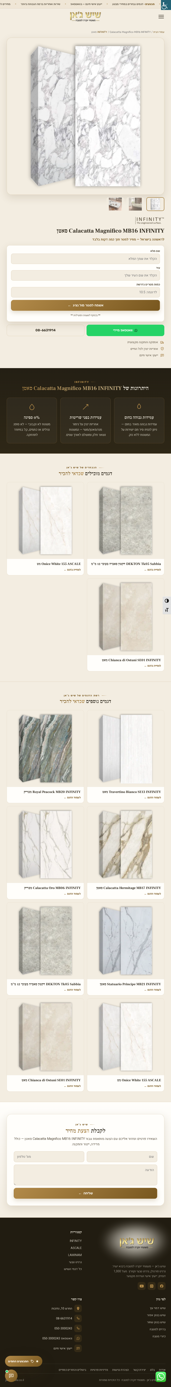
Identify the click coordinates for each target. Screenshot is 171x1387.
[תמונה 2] (135, 204)
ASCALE (76, 1248)
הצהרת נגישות (120, 1370)
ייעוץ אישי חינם (63, 1348)
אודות (162, 1370)
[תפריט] (161, 16)
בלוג (152, 1370)
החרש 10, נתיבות (62, 1308)
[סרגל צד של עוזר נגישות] (166, 5)
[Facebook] (162, 1286)
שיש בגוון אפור (156, 1315)
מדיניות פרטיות (99, 1370)
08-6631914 (45, 330)
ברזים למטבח (158, 1329)
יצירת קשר (139, 1370)
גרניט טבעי (75, 1262)
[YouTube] (142, 1286)
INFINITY (102, 32)
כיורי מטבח (159, 1336)
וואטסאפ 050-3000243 (57, 1338)
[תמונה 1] (155, 204)
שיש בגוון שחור (156, 1322)
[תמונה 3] (115, 204)
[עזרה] (11, 1376)
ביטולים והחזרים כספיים (72, 1370)
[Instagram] (152, 1286)
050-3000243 (63, 1328)
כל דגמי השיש (73, 1269)
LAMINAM (75, 1255)
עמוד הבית (158, 32)
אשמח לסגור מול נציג (85, 305)
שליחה (85, 1193)
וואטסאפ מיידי (122, 330)
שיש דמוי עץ (158, 1308)
